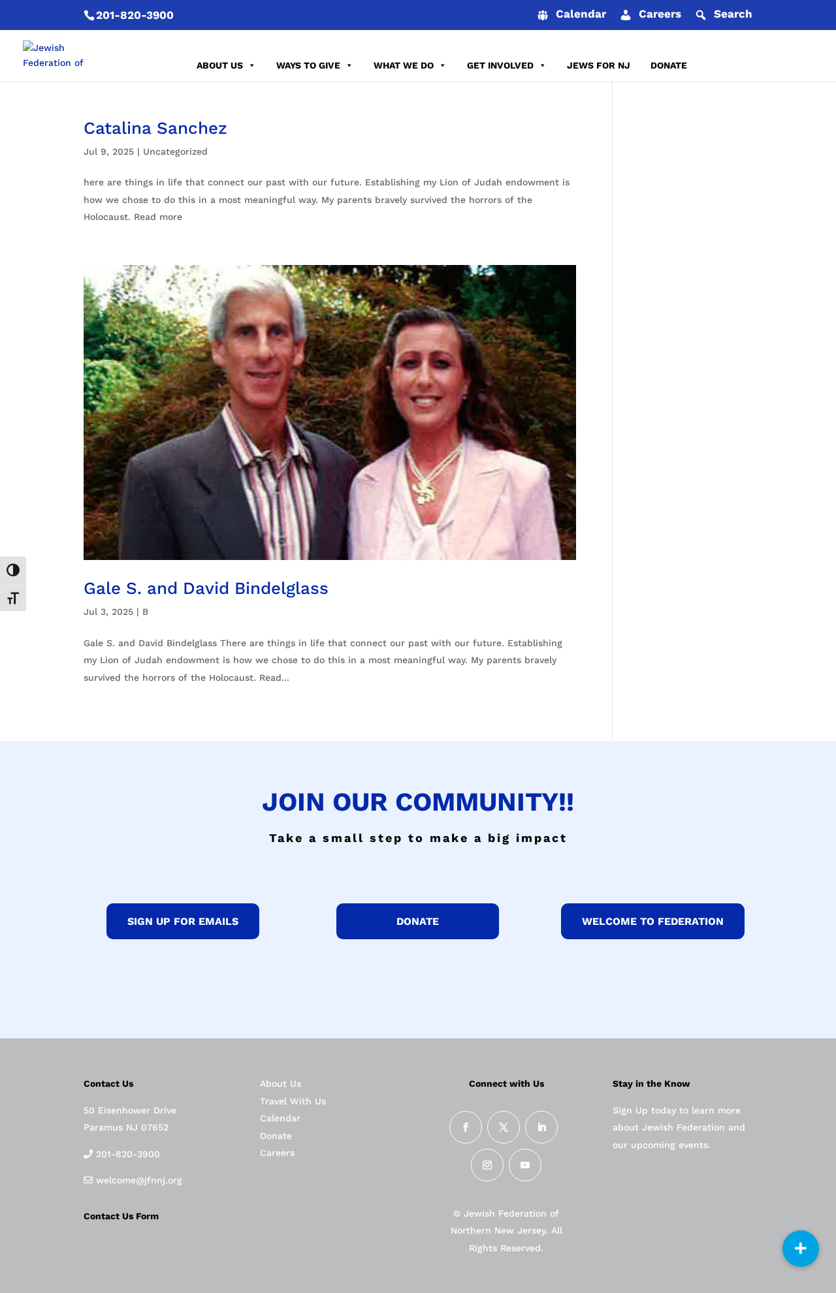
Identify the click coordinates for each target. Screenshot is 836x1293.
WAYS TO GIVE (308, 65)
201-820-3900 (135, 15)
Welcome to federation (653, 921)
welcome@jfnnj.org (137, 1180)
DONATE (669, 65)
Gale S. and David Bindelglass (206, 588)
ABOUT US (220, 65)
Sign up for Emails (182, 921)
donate (417, 921)
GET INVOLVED (500, 65)
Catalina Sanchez (155, 128)
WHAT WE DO (404, 65)
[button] (800, 1248)
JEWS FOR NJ (598, 65)
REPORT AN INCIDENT (756, 65)
